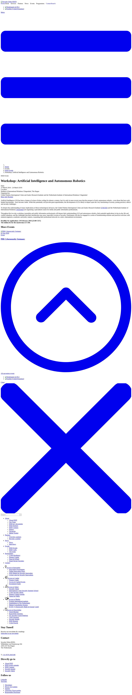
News (7, 540)
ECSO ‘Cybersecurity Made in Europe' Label (24, 607)
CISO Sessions (14, 617)
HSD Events (13, 548)
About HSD (13, 520)
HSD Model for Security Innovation (21, 573)
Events (7, 546)
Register (10, 197)
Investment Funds (15, 584)
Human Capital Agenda (16, 594)
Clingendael (20, 210)
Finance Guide (14, 580)
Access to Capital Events (17, 582)
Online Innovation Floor (17, 571)
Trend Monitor (14, 612)
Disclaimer (8, 685)
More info (4, 197)
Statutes (7, 689)
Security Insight (14, 619)
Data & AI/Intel (14, 559)
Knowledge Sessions (16, 614)
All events (12, 552)
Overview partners (15, 537)
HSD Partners (13, 526)
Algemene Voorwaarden (13, 690)
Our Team (12, 522)
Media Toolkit (13, 533)
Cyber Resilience (14, 555)
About (7, 518)
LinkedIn (4, 679)
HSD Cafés (13, 550)
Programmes (9, 553)
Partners (7, 535)
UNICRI (104, 208)
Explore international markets (18, 601)
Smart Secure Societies (16, 561)
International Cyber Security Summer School (23, 591)
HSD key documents (16, 524)
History (11, 529)
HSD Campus (13, 528)
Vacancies (12, 531)
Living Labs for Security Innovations (21, 575)
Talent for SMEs (14, 596)
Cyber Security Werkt (16, 592)
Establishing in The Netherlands (19, 603)
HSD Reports (13, 621)
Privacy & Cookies (11, 687)
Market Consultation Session (18, 605)
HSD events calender (12, 665)
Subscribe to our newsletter (9, 633)
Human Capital (14, 557)
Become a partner (15, 539)
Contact (7, 563)
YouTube (4, 681)
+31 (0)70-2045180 (9, 655)
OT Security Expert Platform (18, 615)
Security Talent (14, 589)
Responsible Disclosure (12, 692)
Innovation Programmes (17, 569)
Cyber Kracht (13, 623)
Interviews (12, 544)
